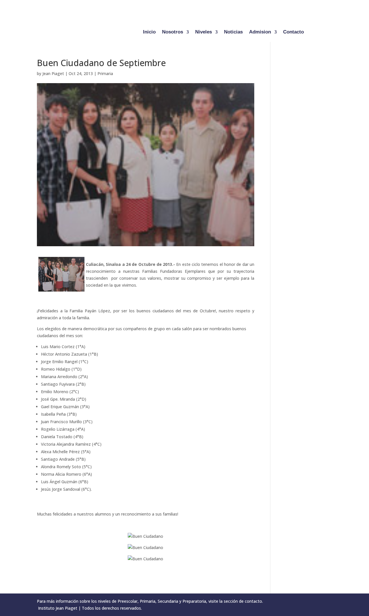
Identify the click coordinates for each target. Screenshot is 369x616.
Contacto (293, 32)
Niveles (203, 32)
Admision (260, 32)
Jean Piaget (53, 73)
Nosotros (172, 32)
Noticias (233, 32)
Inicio (149, 32)
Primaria (105, 73)
